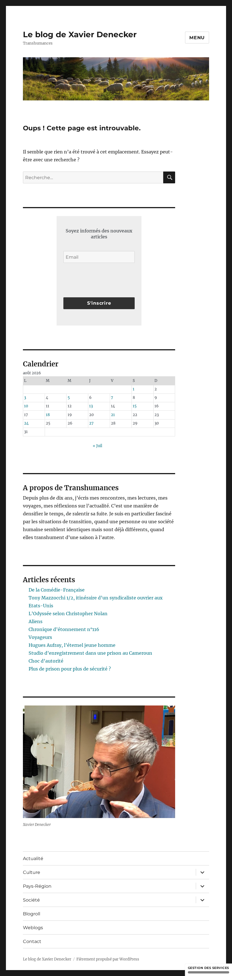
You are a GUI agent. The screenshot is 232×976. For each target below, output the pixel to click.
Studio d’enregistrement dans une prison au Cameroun (90, 653)
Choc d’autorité (46, 661)
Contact (32, 941)
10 (26, 406)
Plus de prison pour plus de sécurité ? (70, 669)
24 (26, 423)
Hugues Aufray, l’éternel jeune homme (72, 645)
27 (91, 423)
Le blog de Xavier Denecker (80, 34)
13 (91, 406)
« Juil (97, 445)
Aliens (35, 621)
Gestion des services (208, 968)
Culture (31, 872)
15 (135, 406)
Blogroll (31, 913)
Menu (197, 37)
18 (48, 414)
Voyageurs (40, 637)
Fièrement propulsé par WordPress (107, 959)
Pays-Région (37, 886)
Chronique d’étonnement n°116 (64, 629)
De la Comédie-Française (57, 590)
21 (113, 414)
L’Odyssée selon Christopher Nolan (68, 613)
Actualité (33, 858)
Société (31, 900)
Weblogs (33, 927)
